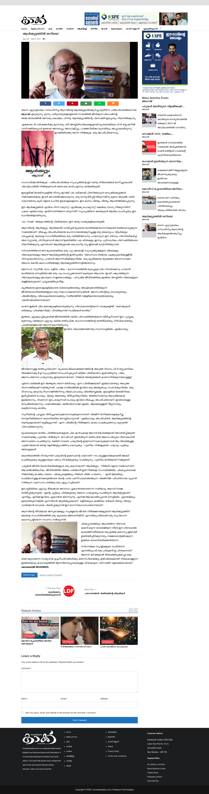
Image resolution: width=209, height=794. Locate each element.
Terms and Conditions (117, 756)
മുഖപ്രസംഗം (38, 29)
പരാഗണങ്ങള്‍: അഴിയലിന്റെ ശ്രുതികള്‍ (105, 593)
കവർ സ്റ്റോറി (132, 29)
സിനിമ (94, 29)
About (110, 747)
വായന (70, 29)
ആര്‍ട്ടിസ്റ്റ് (82, 29)
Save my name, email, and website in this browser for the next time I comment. (60, 713)
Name (24, 699)
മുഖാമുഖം (116, 29)
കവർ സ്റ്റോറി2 (29, 636)
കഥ (50, 29)
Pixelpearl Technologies (123, 789)
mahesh (50, 575)
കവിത (59, 29)
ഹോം (24, 29)
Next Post (89, 589)
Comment (26, 668)
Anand (42, 575)
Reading (58, 575)
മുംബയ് (111, 737)
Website (104, 699)
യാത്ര (104, 29)
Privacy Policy (113, 751)
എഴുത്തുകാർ (150, 29)
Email (64, 699)
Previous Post (54, 588)
